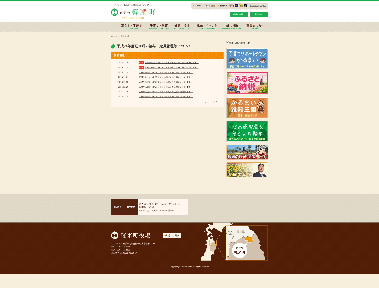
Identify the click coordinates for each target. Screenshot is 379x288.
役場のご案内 (172, 235)
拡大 (213, 6)
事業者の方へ (255, 25)
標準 (207, 6)
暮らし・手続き (131, 25)
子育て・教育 (159, 25)
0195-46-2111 (123, 246)
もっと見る (212, 102)
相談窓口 (259, 14)
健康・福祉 (182, 25)
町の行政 (232, 25)
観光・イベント (207, 25)
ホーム (114, 36)
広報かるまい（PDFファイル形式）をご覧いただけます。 (172, 62)
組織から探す (239, 14)
